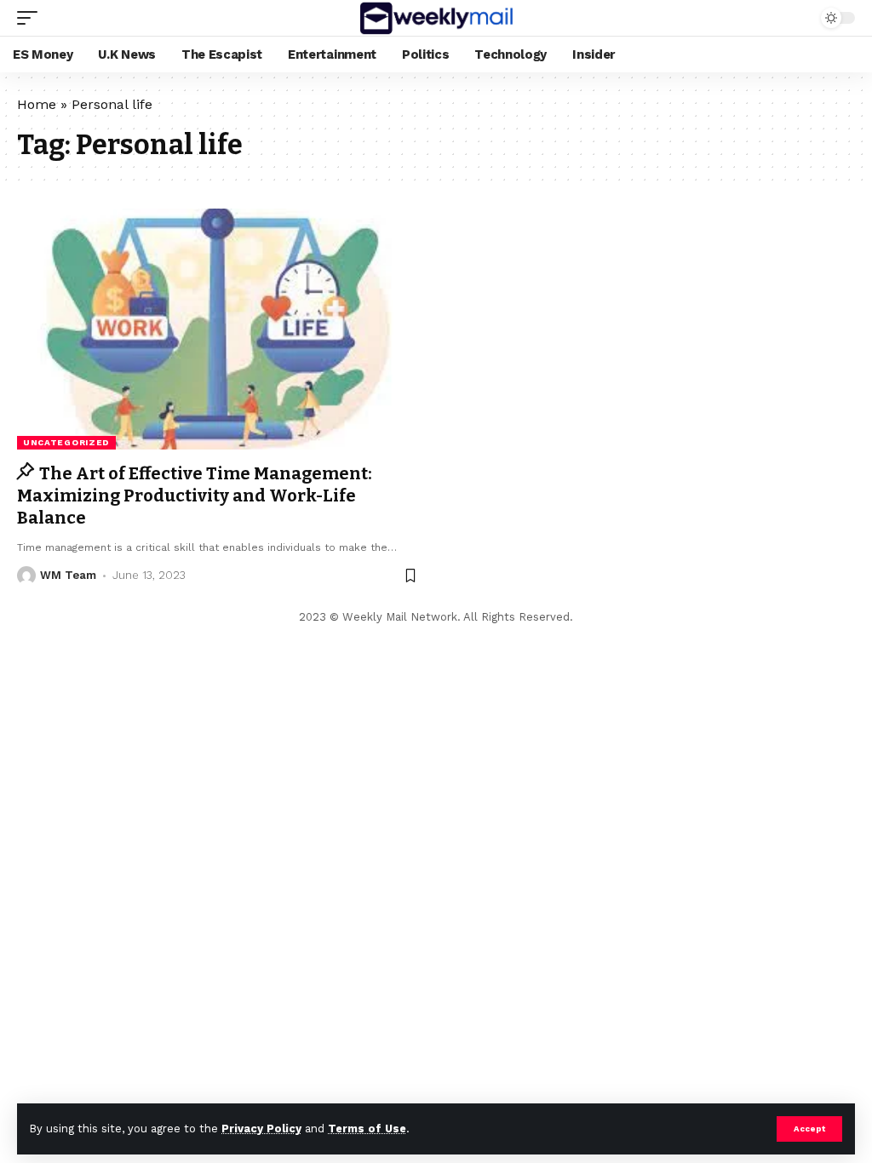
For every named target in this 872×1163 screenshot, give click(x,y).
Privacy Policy (261, 1128)
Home (36, 104)
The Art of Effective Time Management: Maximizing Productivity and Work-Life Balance (194, 495)
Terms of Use (367, 1128)
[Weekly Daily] (435, 18)
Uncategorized (66, 442)
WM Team (68, 575)
